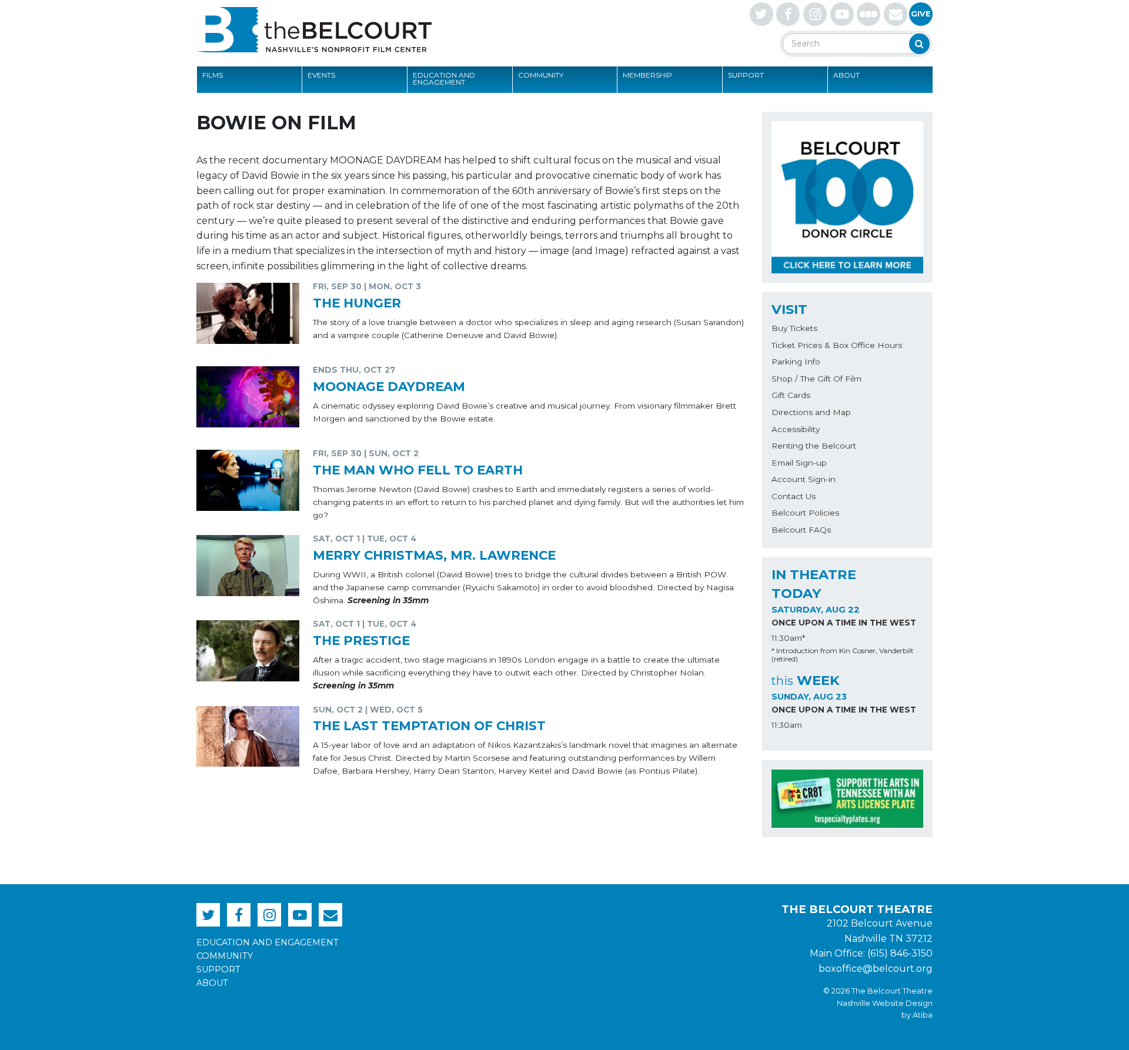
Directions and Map (811, 412)
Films (212, 75)
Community (540, 75)
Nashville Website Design (885, 1003)
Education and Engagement (444, 78)
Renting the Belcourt (813, 445)
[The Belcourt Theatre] (314, 29)
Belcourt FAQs (801, 529)
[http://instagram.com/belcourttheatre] (815, 14)
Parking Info (795, 361)
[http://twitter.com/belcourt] (761, 14)
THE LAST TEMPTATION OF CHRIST (429, 725)
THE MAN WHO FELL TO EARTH (418, 469)
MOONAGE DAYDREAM (389, 386)
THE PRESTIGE (361, 640)
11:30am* (788, 638)
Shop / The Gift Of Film (816, 378)
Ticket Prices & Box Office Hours (836, 345)
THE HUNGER (357, 302)
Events (321, 75)
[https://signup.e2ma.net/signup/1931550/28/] (895, 14)
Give (921, 13)
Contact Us (793, 496)
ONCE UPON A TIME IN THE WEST (843, 622)
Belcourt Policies (805, 512)
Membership (647, 75)
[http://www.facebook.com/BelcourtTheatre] (788, 14)
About (846, 75)
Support (746, 75)
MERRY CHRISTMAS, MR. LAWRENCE (434, 555)
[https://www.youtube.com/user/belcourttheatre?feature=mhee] (842, 14)
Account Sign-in (803, 479)
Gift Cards (790, 395)
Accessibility (795, 429)
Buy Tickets (794, 328)
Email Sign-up (799, 462)
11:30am (786, 725)
